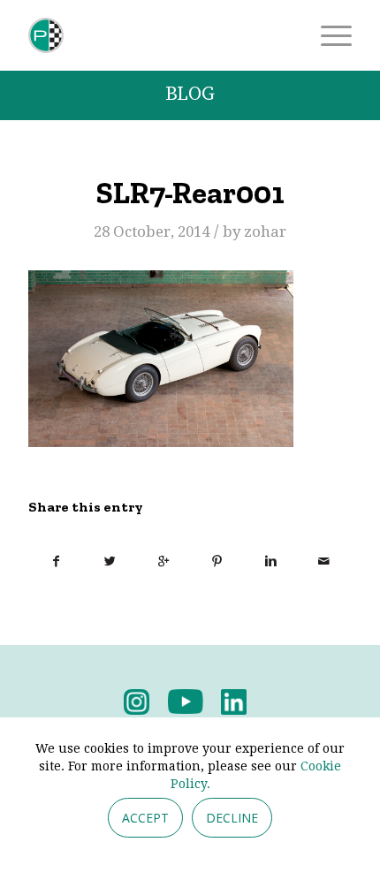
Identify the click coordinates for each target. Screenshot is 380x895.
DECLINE (232, 817)
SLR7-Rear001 (190, 192)
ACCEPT (145, 817)
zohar (265, 231)
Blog (190, 94)
